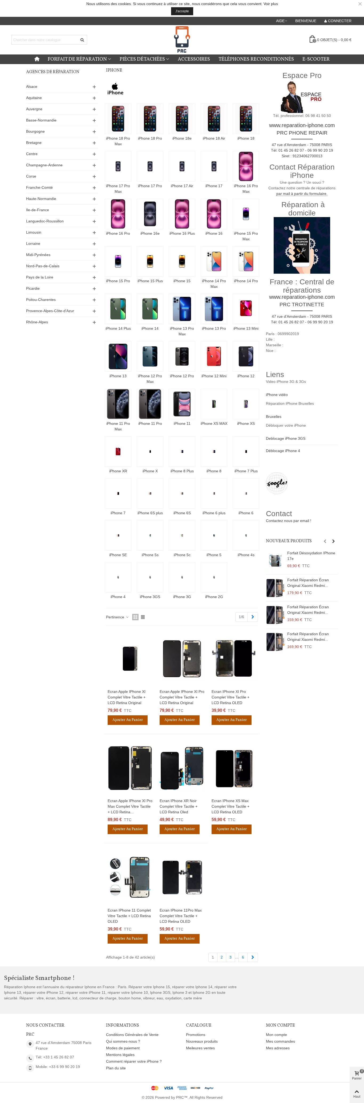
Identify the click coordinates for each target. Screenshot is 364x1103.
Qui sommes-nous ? (123, 1041)
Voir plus (271, 4)
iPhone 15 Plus (150, 281)
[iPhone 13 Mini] (246, 309)
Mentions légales (120, 1055)
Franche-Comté (39, 187)
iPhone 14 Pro (246, 281)
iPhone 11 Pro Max (118, 426)
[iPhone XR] (118, 451)
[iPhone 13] (118, 356)
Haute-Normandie (41, 199)
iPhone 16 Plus (182, 233)
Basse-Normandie (41, 120)
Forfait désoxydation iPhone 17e (311, 556)
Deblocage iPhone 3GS (285, 438)
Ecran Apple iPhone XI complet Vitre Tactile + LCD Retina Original (126, 697)
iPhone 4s (246, 555)
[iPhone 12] (246, 356)
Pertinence (115, 617)
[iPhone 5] (214, 535)
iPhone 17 (214, 186)
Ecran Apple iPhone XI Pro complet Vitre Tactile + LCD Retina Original (182, 697)
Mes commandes (280, 1041)
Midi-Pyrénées (38, 255)
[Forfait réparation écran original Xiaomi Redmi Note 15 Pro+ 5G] (275, 588)
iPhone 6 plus (214, 513)
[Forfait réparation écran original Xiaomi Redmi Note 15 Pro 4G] (275, 642)
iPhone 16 (214, 233)
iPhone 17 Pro (150, 186)
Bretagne (34, 142)
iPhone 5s (150, 555)
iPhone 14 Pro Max (214, 284)
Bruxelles (273, 416)
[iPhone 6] (246, 493)
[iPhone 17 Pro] (150, 166)
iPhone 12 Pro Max (150, 379)
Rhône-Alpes (37, 322)
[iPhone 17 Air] (182, 166)
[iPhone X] (150, 451)
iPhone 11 (182, 423)
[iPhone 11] (182, 404)
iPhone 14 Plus (118, 328)
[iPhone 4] (118, 577)
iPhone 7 (118, 513)
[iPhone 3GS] (150, 577)
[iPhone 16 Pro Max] (246, 166)
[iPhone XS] (246, 404)
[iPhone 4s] (246, 535)
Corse (31, 176)
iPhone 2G (214, 597)
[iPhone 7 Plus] (246, 451)
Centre (32, 154)
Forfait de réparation (77, 59)
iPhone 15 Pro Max (246, 236)
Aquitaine (34, 98)
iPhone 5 (214, 555)
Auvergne (34, 109)
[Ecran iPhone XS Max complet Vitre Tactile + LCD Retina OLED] (234, 768)
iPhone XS (246, 423)
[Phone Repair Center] (182, 40)
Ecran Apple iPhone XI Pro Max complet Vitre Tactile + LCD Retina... (130, 806)
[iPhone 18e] (182, 119)
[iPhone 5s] (150, 535)
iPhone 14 (150, 328)
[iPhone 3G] (182, 577)
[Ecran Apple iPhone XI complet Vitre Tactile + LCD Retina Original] (130, 658)
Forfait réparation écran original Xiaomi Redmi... (308, 583)
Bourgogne (35, 131)
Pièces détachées (142, 59)
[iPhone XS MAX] (214, 404)
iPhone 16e (150, 233)
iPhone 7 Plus (246, 471)
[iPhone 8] (214, 451)
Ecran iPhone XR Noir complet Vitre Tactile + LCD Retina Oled (178, 806)
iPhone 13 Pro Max (182, 331)
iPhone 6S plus (150, 513)
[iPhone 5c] (182, 535)
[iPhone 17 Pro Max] (118, 166)
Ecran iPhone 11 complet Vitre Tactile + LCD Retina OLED (129, 916)
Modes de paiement (123, 1048)
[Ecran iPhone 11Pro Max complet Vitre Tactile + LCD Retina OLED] (182, 877)
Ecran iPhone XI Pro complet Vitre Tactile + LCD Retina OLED (230, 697)
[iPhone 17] (214, 166)
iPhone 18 (245, 138)
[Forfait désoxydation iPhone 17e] (275, 561)
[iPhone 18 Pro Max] (118, 119)
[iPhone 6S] (182, 493)
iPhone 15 (182, 281)
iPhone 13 (118, 376)
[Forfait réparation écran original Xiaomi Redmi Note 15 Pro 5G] (275, 615)
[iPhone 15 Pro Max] (246, 214)
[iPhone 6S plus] (150, 493)
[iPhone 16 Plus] (182, 214)
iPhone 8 (214, 471)
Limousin (33, 232)
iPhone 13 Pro (214, 328)
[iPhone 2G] (214, 577)
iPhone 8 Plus (182, 471)
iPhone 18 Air (214, 138)
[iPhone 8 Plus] (182, 451)
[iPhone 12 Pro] (182, 356)
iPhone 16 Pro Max (246, 189)
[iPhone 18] (246, 119)
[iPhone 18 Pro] (150, 119)
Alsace (31, 86)
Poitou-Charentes (41, 299)
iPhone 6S (182, 513)
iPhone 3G (182, 597)
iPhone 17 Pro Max (118, 189)
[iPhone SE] (118, 535)
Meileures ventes (200, 1048)
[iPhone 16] (214, 214)
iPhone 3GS (150, 597)
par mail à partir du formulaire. (301, 193)
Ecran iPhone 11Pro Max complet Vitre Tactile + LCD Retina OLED (181, 916)
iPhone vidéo (277, 394)
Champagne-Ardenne (44, 165)
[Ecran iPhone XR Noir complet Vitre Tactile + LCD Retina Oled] (182, 768)
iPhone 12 (245, 376)
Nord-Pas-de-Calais (42, 266)
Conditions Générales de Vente (132, 1035)
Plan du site (116, 1068)
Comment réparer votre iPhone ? (134, 1061)
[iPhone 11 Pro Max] (118, 404)
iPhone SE (118, 555)
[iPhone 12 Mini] (214, 356)
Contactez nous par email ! (288, 521)
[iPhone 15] (182, 261)
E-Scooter (316, 59)
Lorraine (33, 243)
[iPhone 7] (118, 493)
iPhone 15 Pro (118, 281)
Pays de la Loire (39, 277)
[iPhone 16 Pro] (118, 214)
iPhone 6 (245, 513)
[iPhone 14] (150, 309)
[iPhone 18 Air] (214, 119)
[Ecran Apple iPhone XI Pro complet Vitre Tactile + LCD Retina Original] (182, 658)
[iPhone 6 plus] (214, 493)
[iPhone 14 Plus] (118, 309)
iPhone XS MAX (214, 423)
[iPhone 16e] (150, 214)
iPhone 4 (118, 597)
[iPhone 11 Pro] (150, 404)
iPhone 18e (182, 138)
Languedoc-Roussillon (45, 221)
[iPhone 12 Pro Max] (150, 356)
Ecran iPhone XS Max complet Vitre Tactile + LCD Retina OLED (230, 806)
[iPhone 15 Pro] (118, 261)
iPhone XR (118, 471)
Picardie (33, 288)
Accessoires (194, 59)
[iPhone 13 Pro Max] (182, 309)
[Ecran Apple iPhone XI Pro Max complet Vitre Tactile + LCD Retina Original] (130, 768)
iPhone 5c (182, 555)
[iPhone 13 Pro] (214, 309)
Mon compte (276, 1035)
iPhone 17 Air (182, 186)
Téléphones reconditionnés (256, 59)
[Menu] (37, 59)
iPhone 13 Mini (245, 328)
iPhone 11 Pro (150, 423)
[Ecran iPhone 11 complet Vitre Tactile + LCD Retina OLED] (130, 877)
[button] (282, 21)
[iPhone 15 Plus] (150, 261)
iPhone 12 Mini (214, 376)
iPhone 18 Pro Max (118, 141)
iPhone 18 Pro (150, 138)
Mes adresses (278, 1048)
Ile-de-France (37, 210)
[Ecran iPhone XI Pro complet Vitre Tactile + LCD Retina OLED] (234, 658)
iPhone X (150, 471)
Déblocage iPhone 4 (283, 451)
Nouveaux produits (289, 541)
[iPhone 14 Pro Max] (214, 261)
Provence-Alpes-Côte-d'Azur (50, 311)
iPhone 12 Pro (182, 376)
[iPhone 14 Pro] (246, 261)
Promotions (195, 1035)
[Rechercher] (82, 39)
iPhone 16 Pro (118, 233)
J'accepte (182, 11)
